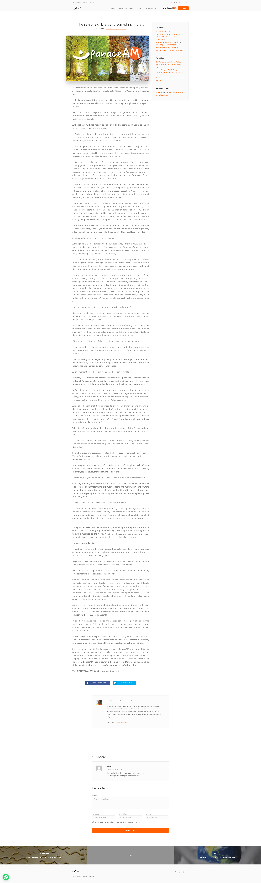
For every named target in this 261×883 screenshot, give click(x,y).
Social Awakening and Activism (116, 29)
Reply (121, 769)
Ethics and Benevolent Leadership (167, 34)
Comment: (95, 795)
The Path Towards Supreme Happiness (169, 50)
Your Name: (95, 814)
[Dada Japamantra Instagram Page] (177, 2)
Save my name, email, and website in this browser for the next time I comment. (117, 822)
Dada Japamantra (122, 722)
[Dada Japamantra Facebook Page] (168, 2)
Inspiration (149, 8)
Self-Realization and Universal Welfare (168, 62)
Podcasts (139, 8)
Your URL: (148, 814)
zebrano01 (159, 92)
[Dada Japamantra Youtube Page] (171, 2)
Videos (131, 8)
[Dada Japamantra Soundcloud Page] (179, 2)
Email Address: (123, 814)
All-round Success (162, 31)
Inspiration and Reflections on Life (167, 42)
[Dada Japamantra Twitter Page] (174, 2)
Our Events (123, 8)
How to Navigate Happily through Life (168, 70)
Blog (157, 8)
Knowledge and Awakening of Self (167, 45)
